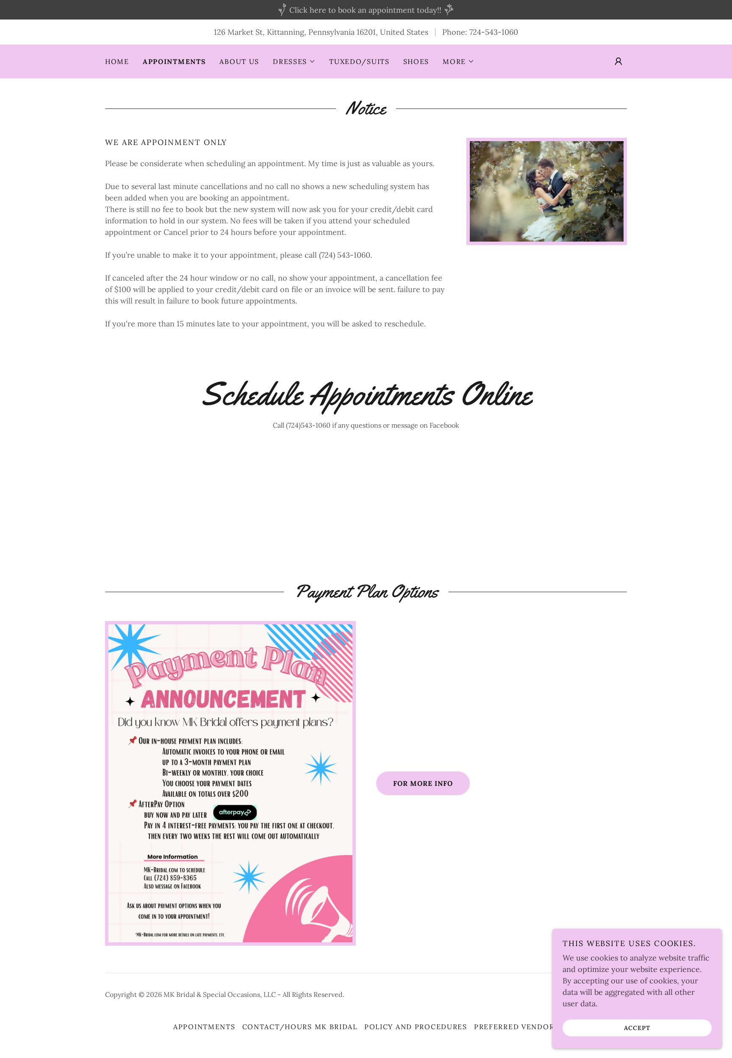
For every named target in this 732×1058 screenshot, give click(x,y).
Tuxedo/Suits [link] (359, 61)
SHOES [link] (416, 61)
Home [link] (117, 61)
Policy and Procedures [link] (415, 1026)
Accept (637, 1027)
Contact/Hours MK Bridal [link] (300, 1026)
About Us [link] (239, 61)
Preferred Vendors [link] (516, 1026)
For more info (423, 783)
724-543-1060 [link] (493, 32)
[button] (294, 61)
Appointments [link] (174, 61)
